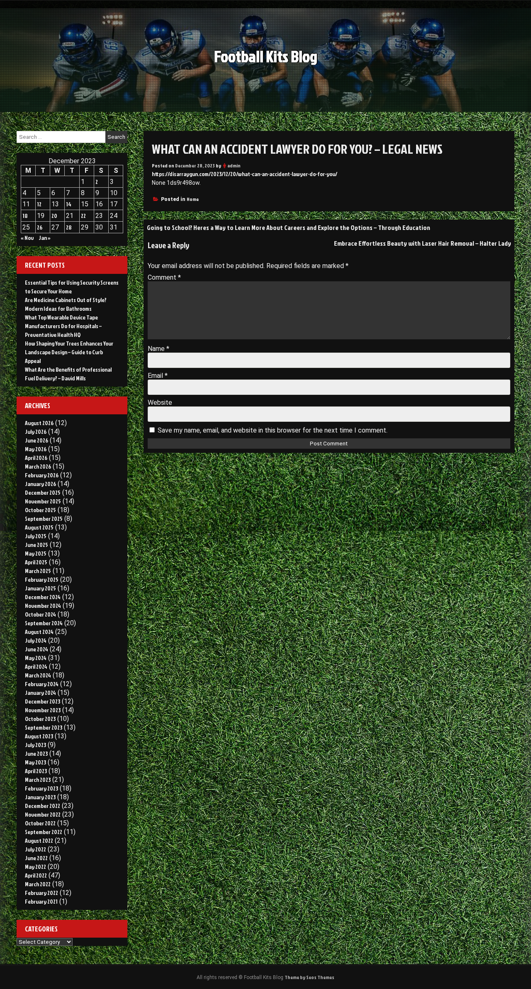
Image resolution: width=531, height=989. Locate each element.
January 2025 (40, 588)
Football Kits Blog (265, 56)
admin (234, 165)
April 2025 (36, 562)
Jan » (45, 238)
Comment (164, 277)
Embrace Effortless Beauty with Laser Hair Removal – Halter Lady (422, 243)
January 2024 (40, 692)
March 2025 (38, 571)
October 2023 (40, 719)
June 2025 (36, 545)
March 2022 (38, 884)
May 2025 (35, 553)
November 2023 (43, 710)
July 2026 (35, 431)
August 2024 (39, 632)
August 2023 (39, 736)
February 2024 (41, 684)
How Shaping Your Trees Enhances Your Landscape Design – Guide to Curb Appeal (69, 352)
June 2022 (36, 858)
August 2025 (39, 527)
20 (54, 216)
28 (69, 227)
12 (39, 204)
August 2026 (39, 423)
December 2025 (43, 492)
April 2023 (36, 771)
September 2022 (43, 832)
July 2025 (35, 536)
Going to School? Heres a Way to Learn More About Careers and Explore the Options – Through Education (288, 227)
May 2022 (35, 867)
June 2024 (36, 649)
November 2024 (43, 605)
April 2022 (36, 875)
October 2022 (40, 823)
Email (158, 376)
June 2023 (36, 753)
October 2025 (40, 510)
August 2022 (39, 840)
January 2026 (40, 484)
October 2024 (40, 614)
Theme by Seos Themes (309, 977)
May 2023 (35, 762)
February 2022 (41, 893)
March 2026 (38, 466)
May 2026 (35, 449)
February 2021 (41, 901)
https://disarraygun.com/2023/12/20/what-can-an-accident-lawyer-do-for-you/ (244, 174)
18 (25, 216)
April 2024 (36, 666)
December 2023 (42, 701)
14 (68, 204)
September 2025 (44, 518)
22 (83, 216)
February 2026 (41, 475)
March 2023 (38, 779)
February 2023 (41, 788)
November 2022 (43, 814)
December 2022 (42, 806)
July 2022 (35, 849)
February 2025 (41, 579)
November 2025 (43, 501)
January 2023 (40, 797)
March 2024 (38, 675)
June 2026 (36, 440)
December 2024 (43, 597)
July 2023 (35, 745)
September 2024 (44, 623)
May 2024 (35, 658)
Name (158, 349)
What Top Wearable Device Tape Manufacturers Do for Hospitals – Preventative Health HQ (63, 326)
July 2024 (35, 640)
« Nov (27, 238)
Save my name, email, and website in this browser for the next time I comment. (272, 430)
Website (160, 402)
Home (193, 199)
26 (39, 227)
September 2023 (43, 727)
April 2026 (36, 458)
